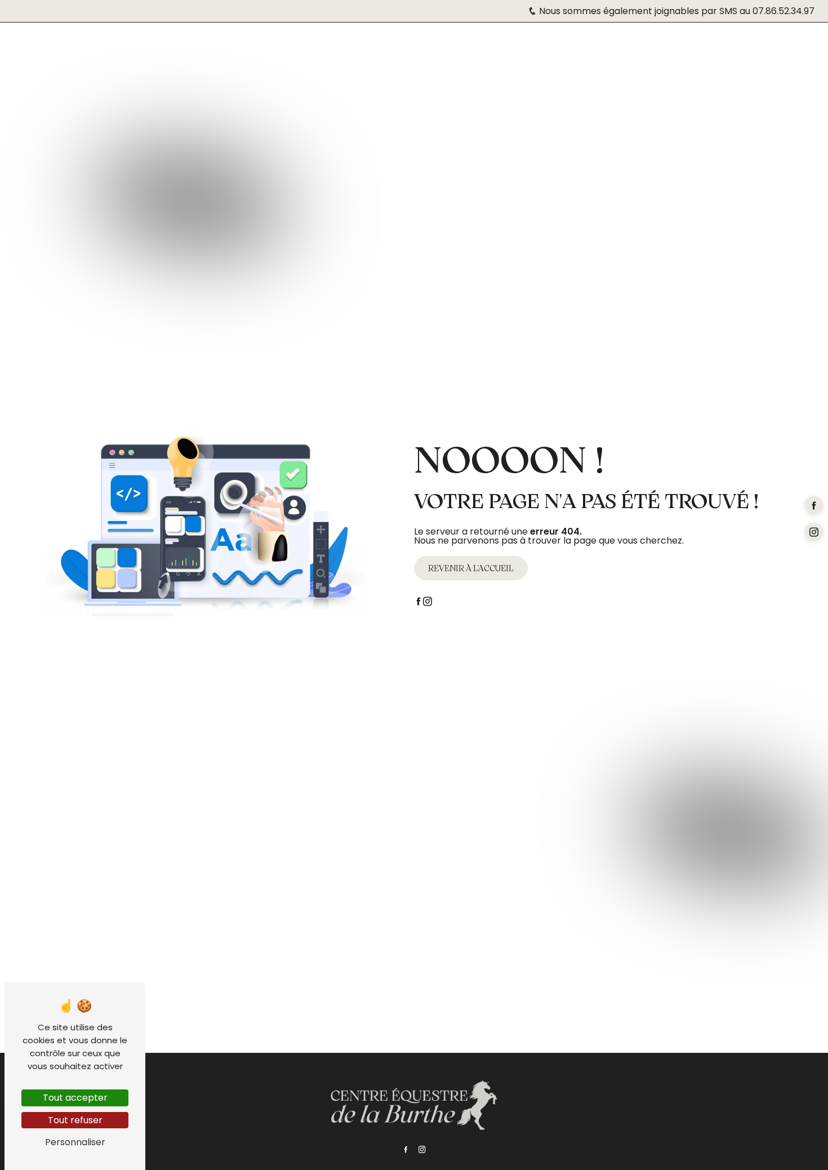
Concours (237, 43)
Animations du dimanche (335, 43)
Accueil (38, 43)
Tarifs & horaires (111, 43)
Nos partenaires (631, 43)
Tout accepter (75, 1097)
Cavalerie (431, 43)
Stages (182, 43)
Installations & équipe (526, 43)
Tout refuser (75, 1120)
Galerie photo (716, 43)
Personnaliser (75, 1142)
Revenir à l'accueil (471, 568)
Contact (786, 43)
